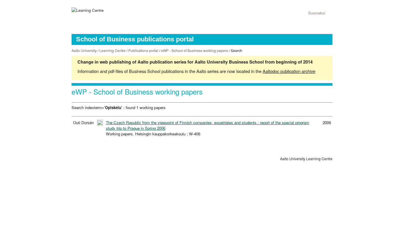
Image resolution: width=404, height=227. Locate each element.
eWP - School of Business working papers (194, 50)
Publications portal (143, 50)
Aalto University (84, 50)
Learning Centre (112, 50)
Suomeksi (316, 13)
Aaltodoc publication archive (289, 71)
